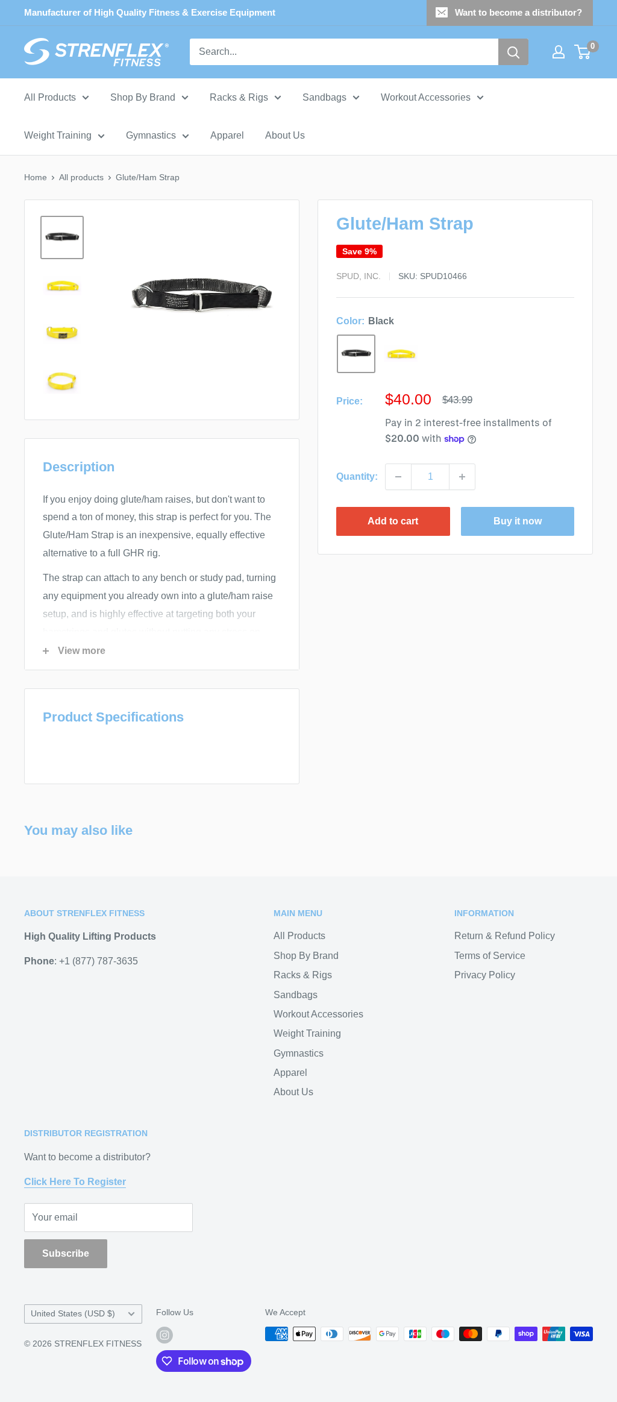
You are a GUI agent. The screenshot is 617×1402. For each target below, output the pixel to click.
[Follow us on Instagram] (164, 1335)
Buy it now (517, 521)
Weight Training (58, 135)
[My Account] (559, 51)
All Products (50, 97)
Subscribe (65, 1253)
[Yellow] (400, 354)
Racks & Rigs (239, 97)
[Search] (513, 52)
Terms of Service (489, 956)
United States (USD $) (73, 1313)
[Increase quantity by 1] (462, 476)
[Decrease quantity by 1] (398, 476)
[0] (582, 52)
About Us (285, 135)
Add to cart (393, 521)
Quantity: (357, 476)
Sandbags (324, 97)
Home (35, 177)
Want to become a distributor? (518, 12)
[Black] (356, 354)
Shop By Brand (142, 97)
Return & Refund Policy (504, 936)
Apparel (227, 135)
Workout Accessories (426, 97)
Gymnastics (151, 135)
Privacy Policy (484, 975)
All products (81, 177)
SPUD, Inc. (358, 276)
